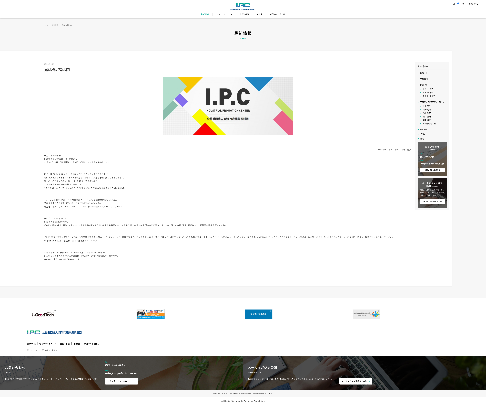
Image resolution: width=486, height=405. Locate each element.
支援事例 (424, 79)
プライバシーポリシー (50, 350)
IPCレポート (425, 84)
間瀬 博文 (427, 120)
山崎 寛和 (427, 109)
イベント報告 (428, 92)
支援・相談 (244, 14)
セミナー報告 (428, 89)
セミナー (423, 129)
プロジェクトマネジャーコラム (432, 102)
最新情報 (205, 14)
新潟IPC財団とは (277, 14)
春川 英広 (427, 113)
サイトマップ (32, 350)
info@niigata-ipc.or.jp (432, 163)
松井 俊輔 (427, 116)
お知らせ (423, 72)
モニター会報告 (429, 96)
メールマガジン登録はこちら (432, 201)
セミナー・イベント (224, 14)
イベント (423, 134)
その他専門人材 (429, 123)
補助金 (259, 14)
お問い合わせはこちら (432, 170)
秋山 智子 (427, 106)
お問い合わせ (474, 4)
